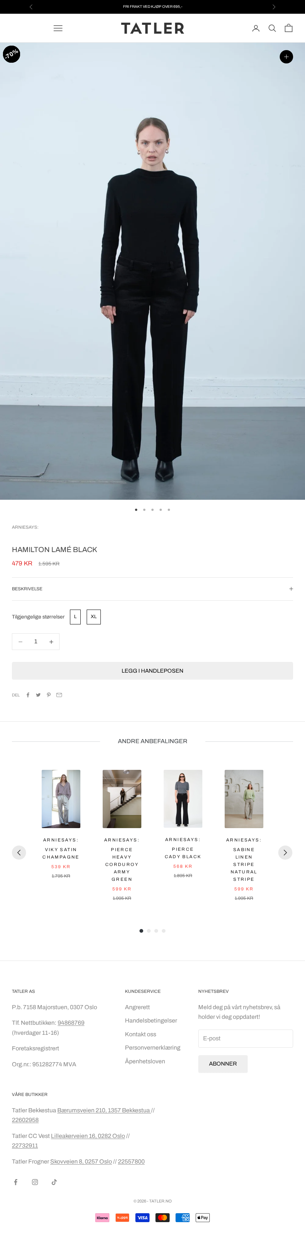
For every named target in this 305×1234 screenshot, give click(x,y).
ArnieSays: (25, 527)
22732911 (25, 1145)
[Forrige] (19, 853)
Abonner (223, 1064)
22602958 (25, 1120)
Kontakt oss (140, 1034)
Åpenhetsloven (145, 1061)
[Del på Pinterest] (49, 695)
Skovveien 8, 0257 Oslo (81, 1161)
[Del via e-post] (59, 695)
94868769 (71, 1023)
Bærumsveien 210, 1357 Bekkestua (104, 1110)
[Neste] (285, 853)
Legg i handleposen (152, 671)
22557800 (131, 1161)
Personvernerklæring (152, 1047)
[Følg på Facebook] (15, 1182)
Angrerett (137, 1007)
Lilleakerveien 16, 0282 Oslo (88, 1136)
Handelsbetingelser (151, 1020)
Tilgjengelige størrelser (38, 617)
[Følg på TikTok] (54, 1182)
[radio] (74, 617)
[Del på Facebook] (28, 695)
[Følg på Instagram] (35, 1182)
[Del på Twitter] (38, 695)
